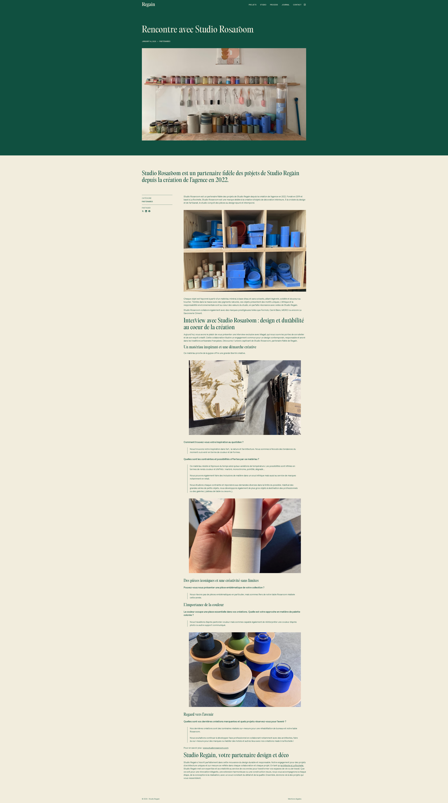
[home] (148, 4)
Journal (285, 5)
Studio (263, 5)
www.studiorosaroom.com (215, 748)
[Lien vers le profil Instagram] (304, 4)
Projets (252, 5)
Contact (297, 5)
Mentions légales (294, 799)
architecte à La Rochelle (292, 765)
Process (274, 5)
